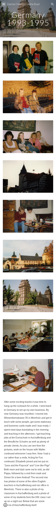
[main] (28, 19)
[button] (3, 4)
